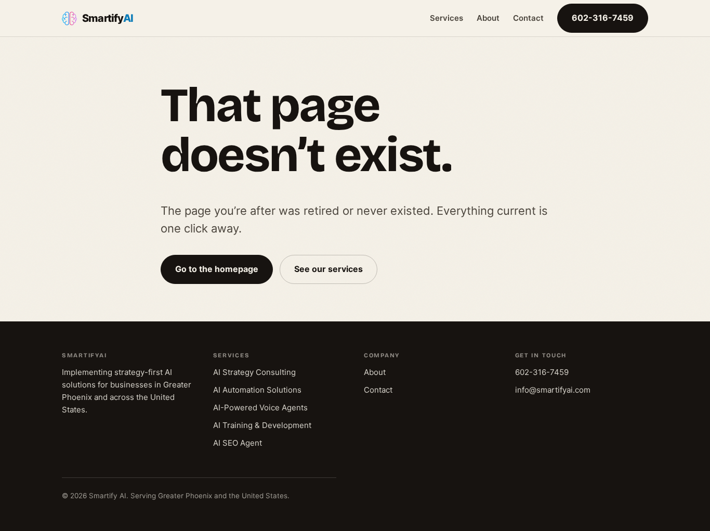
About (488, 18)
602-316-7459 (603, 17)
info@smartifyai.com (552, 390)
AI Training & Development (262, 425)
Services (446, 18)
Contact (528, 18)
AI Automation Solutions (257, 390)
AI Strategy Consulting (254, 372)
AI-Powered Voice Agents (260, 407)
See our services (328, 269)
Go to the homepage (216, 269)
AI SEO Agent (237, 443)
